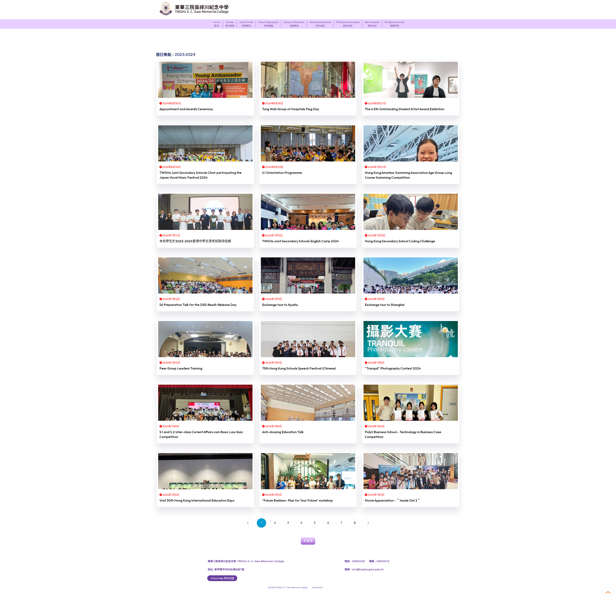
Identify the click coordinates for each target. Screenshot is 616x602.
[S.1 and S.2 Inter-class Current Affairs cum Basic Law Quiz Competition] (205, 403)
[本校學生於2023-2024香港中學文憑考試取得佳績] (205, 212)
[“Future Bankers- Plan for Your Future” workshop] (308, 471)
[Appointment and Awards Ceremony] (205, 80)
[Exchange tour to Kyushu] (308, 275)
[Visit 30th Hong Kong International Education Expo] (205, 471)
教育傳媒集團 (329, 587)
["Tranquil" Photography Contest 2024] (411, 339)
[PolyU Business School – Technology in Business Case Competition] (411, 403)
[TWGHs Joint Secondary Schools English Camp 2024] (308, 212)
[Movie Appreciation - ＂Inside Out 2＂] (411, 471)
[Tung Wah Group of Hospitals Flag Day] (308, 80)
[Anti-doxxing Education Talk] (308, 403)
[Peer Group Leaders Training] (205, 339)
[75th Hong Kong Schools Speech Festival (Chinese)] (308, 339)
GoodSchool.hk (343, 587)
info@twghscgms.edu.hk (368, 569)
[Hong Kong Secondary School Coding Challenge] (411, 212)
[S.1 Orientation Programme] (308, 143)
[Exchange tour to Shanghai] (411, 275)
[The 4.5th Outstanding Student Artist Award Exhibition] (411, 80)
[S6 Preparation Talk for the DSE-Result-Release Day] (205, 275)
